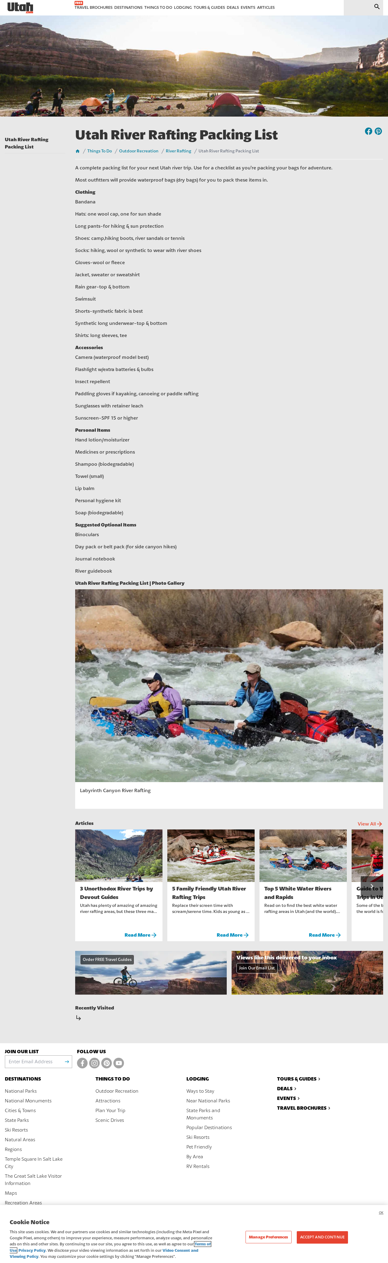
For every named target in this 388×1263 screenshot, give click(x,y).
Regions (13, 1149)
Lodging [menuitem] (183, 7)
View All (370, 824)
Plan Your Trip (110, 1110)
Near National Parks (208, 1101)
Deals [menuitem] (233, 7)
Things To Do (99, 151)
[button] (372, 886)
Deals (285, 1088)
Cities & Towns (20, 1110)
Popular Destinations (209, 1127)
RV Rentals (197, 1166)
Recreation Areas (23, 1203)
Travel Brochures (301, 1108)
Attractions (107, 1101)
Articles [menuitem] (266, 7)
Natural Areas (20, 1139)
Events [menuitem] (248, 7)
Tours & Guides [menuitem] (209, 7)
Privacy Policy (32, 1250)
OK (381, 1213)
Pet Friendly (199, 1147)
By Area (194, 1156)
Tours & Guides (296, 1079)
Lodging (197, 1079)
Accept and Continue (322, 1237)
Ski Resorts (16, 1130)
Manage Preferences (268, 1237)
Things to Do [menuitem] (158, 7)
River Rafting (178, 151)
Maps (11, 1193)
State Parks (17, 1120)
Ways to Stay (200, 1091)
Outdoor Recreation (139, 151)
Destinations (23, 1079)
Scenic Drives (109, 1120)
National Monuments (28, 1101)
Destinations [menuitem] (128, 7)
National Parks (21, 1091)
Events (286, 1098)
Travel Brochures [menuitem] (93, 7)
